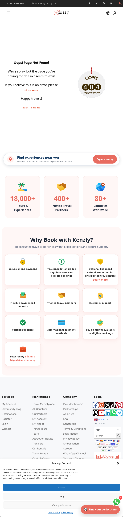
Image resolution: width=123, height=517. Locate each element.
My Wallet (38, 423)
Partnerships (70, 409)
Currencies (100, 423)
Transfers (37, 443)
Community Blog (11, 409)
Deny (61, 496)
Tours (35, 433)
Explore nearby (105, 159)
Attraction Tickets (42, 438)
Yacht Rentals (40, 453)
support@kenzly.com (46, 3)
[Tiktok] (113, 405)
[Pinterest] (119, 405)
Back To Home (31, 107)
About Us (68, 414)
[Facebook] (96, 405)
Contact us (69, 423)
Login (5, 423)
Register (7, 419)
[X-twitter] (107, 405)
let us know (31, 90)
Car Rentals (39, 448)
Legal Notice (70, 433)
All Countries (39, 409)
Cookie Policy (54, 512)
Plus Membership (73, 404)
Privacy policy (71, 438)
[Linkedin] (107, 413)
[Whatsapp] (113, 413)
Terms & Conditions (74, 428)
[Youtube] (101, 413)
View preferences (61, 505)
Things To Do (39, 428)
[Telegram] (119, 413)
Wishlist (6, 428)
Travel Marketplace (43, 404)
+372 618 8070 (17, 3)
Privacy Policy (67, 512)
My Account (9, 404)
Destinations (9, 414)
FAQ (65, 419)
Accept (61, 487)
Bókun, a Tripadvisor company (23, 358)
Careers (67, 448)
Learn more (100, 279)
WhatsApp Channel (74, 453)
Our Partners (39, 414)
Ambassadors (71, 443)
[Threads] (96, 413)
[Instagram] (101, 405)
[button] (118, 463)
